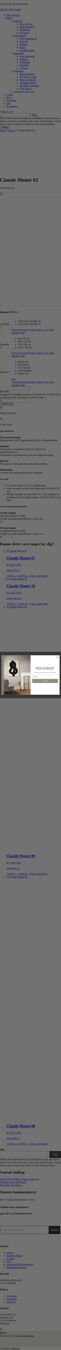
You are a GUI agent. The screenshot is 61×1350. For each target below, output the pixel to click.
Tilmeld (45, 681)
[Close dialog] (57, 657)
